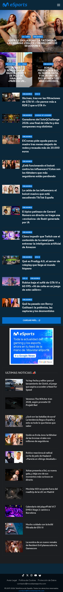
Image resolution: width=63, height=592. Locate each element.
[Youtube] (35, 575)
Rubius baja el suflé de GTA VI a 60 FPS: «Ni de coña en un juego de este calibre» (41, 286)
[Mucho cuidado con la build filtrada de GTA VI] (14, 529)
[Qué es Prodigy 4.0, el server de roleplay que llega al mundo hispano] (11, 260)
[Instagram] (31, 575)
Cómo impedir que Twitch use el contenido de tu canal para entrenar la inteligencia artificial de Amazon (41, 242)
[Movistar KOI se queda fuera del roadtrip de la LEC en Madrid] (14, 493)
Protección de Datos (47, 580)
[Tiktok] (23, 575)
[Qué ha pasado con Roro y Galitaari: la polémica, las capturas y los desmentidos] (11, 302)
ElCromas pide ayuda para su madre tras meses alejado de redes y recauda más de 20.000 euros (41, 146)
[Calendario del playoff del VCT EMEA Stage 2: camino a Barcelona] (14, 511)
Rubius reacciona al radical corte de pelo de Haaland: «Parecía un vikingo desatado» (16, 74)
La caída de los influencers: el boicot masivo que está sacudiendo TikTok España (39, 193)
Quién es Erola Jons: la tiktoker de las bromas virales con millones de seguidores (32, 43)
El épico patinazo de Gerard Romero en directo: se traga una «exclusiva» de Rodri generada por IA (41, 217)
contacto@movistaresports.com (31, 583)
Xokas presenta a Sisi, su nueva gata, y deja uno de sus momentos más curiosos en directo (48, 74)
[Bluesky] (40, 575)
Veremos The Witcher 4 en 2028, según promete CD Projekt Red (39, 402)
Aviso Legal (12, 580)
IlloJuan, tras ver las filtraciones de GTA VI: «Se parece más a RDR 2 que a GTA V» (41, 101)
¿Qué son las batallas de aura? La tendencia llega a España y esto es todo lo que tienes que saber (41, 421)
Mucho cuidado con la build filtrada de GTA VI (39, 526)
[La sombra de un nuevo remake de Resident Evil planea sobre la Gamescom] (14, 546)
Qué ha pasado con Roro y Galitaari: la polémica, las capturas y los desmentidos (38, 307)
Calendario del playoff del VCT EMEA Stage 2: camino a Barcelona (41, 509)
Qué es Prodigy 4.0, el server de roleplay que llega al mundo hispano (41, 264)
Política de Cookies (27, 580)
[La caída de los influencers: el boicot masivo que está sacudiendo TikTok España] (11, 189)
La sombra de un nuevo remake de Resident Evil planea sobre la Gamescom (41, 545)
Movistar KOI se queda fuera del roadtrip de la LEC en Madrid (42, 490)
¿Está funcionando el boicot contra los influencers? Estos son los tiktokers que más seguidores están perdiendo (41, 171)
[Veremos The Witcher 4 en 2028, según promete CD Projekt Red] (14, 403)
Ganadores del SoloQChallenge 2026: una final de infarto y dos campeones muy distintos (40, 123)
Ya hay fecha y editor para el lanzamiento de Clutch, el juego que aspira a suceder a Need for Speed (41, 385)
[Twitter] (27, 575)
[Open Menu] (58, 5)
